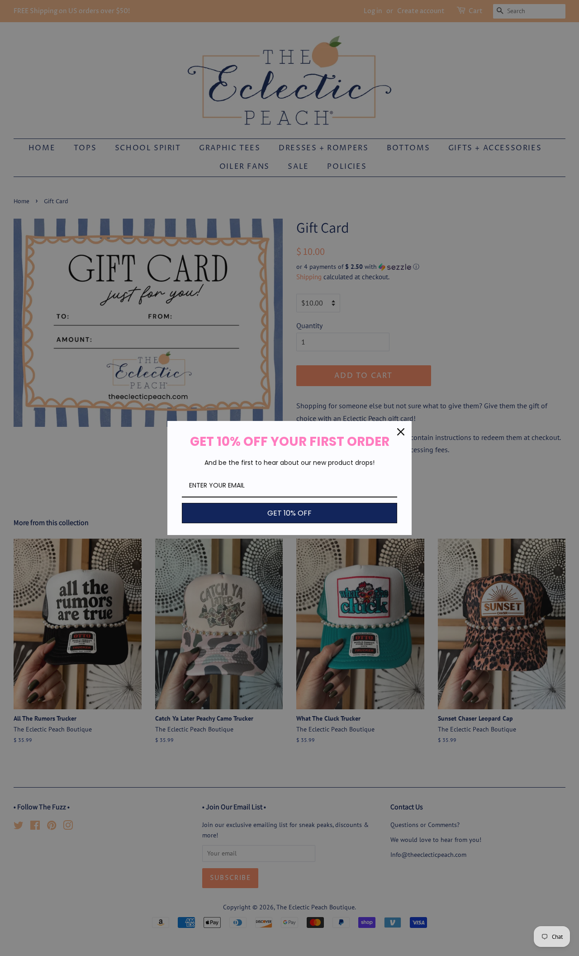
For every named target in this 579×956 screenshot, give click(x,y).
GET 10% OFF (289, 513)
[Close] (401, 432)
